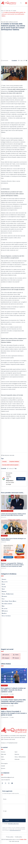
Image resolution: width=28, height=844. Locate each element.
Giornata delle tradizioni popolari (10, 464)
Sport (3, 589)
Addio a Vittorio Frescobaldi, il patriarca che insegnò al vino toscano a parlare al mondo (14, 713)
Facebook (6, 654)
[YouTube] (12, 783)
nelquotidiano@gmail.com (7, 777)
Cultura (4, 586)
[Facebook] (2, 783)
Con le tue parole (6, 615)
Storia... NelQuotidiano (8, 593)
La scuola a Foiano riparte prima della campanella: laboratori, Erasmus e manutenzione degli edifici (13, 701)
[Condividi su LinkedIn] (21, 60)
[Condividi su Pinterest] (24, 60)
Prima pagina (4, 763)
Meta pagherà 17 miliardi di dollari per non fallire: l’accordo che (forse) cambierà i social (13, 689)
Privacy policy (9, 837)
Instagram (6, 658)
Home (2, 10)
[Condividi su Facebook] (18, 60)
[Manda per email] (26, 60)
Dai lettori (4, 608)
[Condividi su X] (19, 60)
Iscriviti (7, 820)
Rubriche (4, 591)
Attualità (4, 685)
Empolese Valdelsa (14, 461)
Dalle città (8, 10)
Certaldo (14, 10)
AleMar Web (23, 839)
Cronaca (4, 579)
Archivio (3, 768)
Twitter (16, 654)
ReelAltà (4, 613)
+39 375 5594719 (5, 779)
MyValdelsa (5, 611)
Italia (3, 598)
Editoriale (4, 596)
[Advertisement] (14, 46)
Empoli (4, 560)
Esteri (3, 584)
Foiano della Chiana (7, 697)
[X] (5, 783)
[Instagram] (9, 783)
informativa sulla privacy (13, 823)
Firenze (4, 708)
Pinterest (16, 658)
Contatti (3, 766)
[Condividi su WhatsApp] (23, 60)
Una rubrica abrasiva (7, 603)
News (3, 606)
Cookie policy (18, 837)
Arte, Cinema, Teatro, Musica (9, 601)
